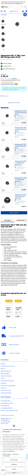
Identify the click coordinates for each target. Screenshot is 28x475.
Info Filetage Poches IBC (7, 403)
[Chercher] (5, 11)
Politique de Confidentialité (7, 380)
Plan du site (4, 388)
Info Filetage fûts (5, 405)
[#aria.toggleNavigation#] (1, 11)
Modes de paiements (6, 371)
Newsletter (3, 383)
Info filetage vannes (6, 400)
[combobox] (12, 7)
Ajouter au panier (14, 212)
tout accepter (14, 460)
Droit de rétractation (6, 390)
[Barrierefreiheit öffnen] (25, 14)
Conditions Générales (6, 393)
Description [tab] (7, 220)
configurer (14, 464)
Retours (3, 368)
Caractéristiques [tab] (21, 220)
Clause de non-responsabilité (8, 385)
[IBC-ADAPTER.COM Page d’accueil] (14, 11)
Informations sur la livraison (8, 366)
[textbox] (12, 7)
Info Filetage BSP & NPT (7, 408)
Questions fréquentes (6, 376)
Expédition (14, 78)
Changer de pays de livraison (8, 84)
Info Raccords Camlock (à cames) (9, 410)
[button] (23, 11)
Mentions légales (7, 454)
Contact (3, 378)
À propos (3, 363)
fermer (14, 469)
